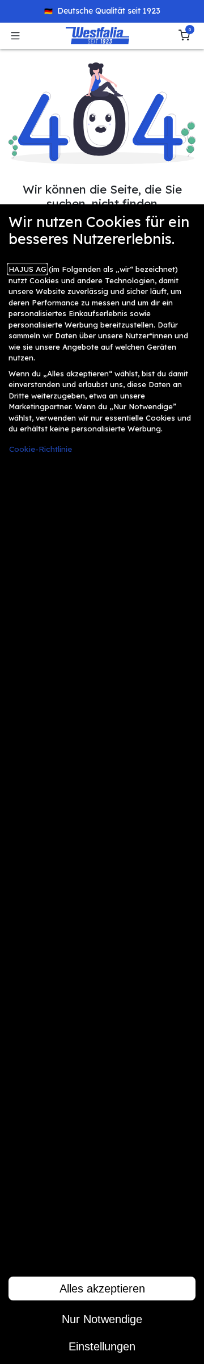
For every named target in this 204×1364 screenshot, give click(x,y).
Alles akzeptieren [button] (102, 1288)
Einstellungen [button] (102, 1346)
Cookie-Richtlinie (40, 449)
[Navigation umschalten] (15, 36)
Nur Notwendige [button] (102, 1319)
